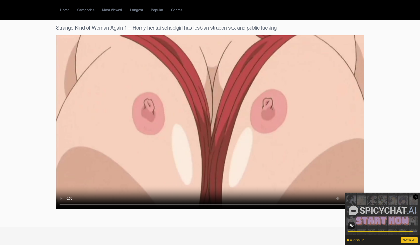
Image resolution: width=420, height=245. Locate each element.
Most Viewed (112, 9)
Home (64, 9)
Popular (157, 9)
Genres (176, 9)
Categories (85, 9)
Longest (136, 9)
